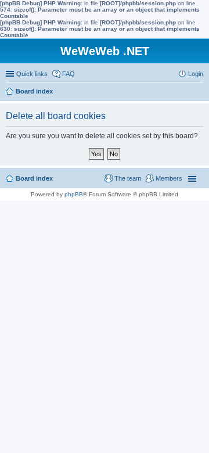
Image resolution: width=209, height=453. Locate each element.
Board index (34, 178)
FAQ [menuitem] (68, 73)
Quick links (32, 73)
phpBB (73, 194)
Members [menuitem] (169, 178)
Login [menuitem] (195, 73)
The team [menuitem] (127, 178)
